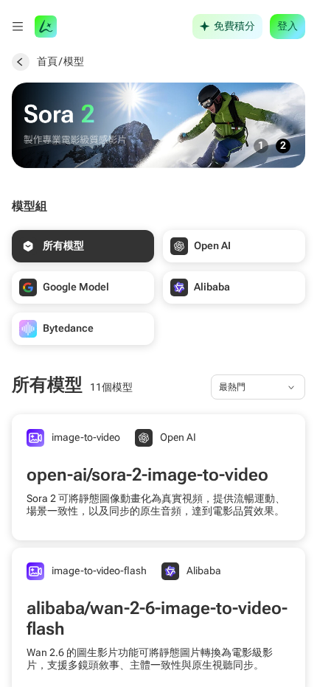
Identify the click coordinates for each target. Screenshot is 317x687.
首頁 (47, 61)
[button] (18, 26)
